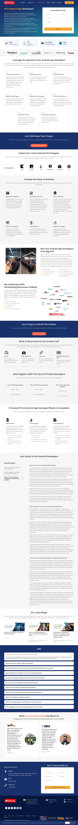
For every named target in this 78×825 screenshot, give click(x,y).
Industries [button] (30, 2)
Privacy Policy (28, 815)
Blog (13, 815)
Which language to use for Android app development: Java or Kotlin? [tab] (24, 707)
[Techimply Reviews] (43, 818)
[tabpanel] (21, 739)
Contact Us (6, 817)
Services (23, 2)
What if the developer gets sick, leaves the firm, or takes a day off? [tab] (23, 702)
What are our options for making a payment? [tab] (17, 697)
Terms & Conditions (20, 815)
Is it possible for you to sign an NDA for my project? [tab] (19, 663)
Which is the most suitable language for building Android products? (11, 478)
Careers (53, 2)
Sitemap (34, 815)
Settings (73, 822)
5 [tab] (43, 760)
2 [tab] (37, 760)
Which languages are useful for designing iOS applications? (12, 473)
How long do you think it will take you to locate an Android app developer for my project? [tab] (29, 668)
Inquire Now (69, 2)
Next (72, 630)
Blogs (48, 2)
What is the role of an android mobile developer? (11, 468)
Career (9, 815)
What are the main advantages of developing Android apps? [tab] (21, 682)
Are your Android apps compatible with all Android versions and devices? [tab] (25, 678)
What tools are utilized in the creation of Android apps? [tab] (20, 687)
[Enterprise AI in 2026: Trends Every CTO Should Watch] (14, 626)
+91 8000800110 (11, 787)
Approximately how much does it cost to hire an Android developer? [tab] (23, 673)
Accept (67, 822)
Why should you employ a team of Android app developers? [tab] (21, 654)
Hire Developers (40, 2)
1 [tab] (35, 760)
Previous (6, 630)
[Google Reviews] (52, 818)
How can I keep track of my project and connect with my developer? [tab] (23, 692)
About (5, 815)
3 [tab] (39, 760)
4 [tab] (41, 760)
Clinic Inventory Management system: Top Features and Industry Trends (38, 634)
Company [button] (59, 2)
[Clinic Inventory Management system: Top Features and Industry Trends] (39, 626)
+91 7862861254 (69, 799)
